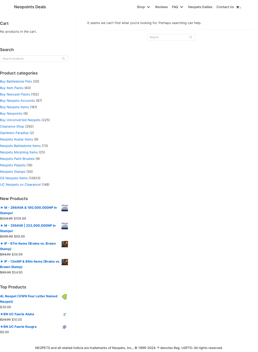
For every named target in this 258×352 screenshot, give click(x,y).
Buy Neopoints (11, 113)
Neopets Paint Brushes (17, 159)
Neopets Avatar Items (16, 139)
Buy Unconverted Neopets (20, 120)
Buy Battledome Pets (16, 81)
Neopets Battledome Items (20, 146)
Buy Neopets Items (14, 107)
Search (63, 59)
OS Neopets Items (14, 178)
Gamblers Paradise (14, 133)
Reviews (161, 7)
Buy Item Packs (11, 88)
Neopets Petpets (13, 165)
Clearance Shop (12, 126)
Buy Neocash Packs (15, 94)
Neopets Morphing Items (19, 152)
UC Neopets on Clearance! (20, 184)
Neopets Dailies (200, 7)
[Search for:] (171, 37)
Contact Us (225, 7)
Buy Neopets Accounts (17, 100)
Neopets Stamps (12, 172)
